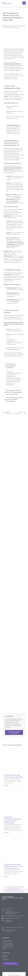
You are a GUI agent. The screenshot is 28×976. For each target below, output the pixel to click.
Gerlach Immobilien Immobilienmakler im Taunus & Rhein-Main (12, 898)
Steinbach (8, 891)
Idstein (20, 889)
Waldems (15, 891)
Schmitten (20, 890)
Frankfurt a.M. (17, 888)
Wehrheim (20, 891)
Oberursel (11, 890)
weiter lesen (6, 785)
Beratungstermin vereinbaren (14, 732)
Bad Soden (22, 886)
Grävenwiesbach (15, 889)
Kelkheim (23, 889)
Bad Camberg (5, 886)
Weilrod (23, 891)
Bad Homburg (11, 886)
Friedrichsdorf (4, 889)
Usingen (12, 891)
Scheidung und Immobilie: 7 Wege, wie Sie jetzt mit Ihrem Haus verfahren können (13, 866)
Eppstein (13, 888)
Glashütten (10, 889)
